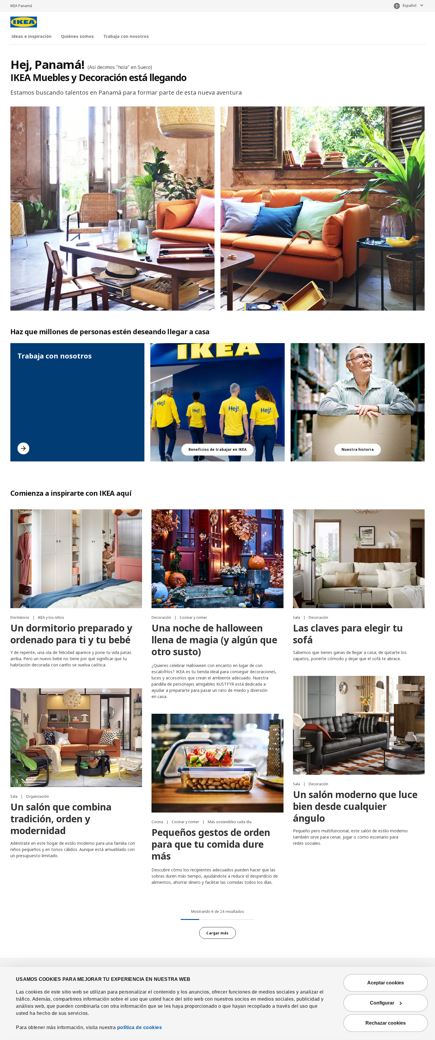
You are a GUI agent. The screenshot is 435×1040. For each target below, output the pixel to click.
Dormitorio (20, 617)
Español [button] (409, 5)
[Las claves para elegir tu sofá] (359, 558)
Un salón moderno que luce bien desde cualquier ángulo (355, 806)
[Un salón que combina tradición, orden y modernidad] (76, 737)
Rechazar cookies (385, 1023)
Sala (297, 617)
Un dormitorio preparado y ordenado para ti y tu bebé (71, 633)
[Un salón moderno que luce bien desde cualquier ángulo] (359, 725)
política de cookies (139, 1027)
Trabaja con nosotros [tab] (126, 36)
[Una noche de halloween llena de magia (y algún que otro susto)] (217, 558)
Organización (37, 796)
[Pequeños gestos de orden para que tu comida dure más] (217, 763)
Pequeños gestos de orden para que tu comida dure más (211, 844)
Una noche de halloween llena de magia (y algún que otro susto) (214, 639)
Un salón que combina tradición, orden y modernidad (61, 818)
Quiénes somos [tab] (77, 36)
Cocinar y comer (193, 617)
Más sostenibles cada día (230, 821)
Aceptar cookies (385, 982)
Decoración (162, 617)
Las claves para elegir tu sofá (348, 633)
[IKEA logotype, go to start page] (23, 22)
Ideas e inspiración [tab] (31, 36)
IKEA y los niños (51, 617)
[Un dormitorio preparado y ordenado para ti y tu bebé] (76, 558)
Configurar (382, 1002)
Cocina (158, 821)
